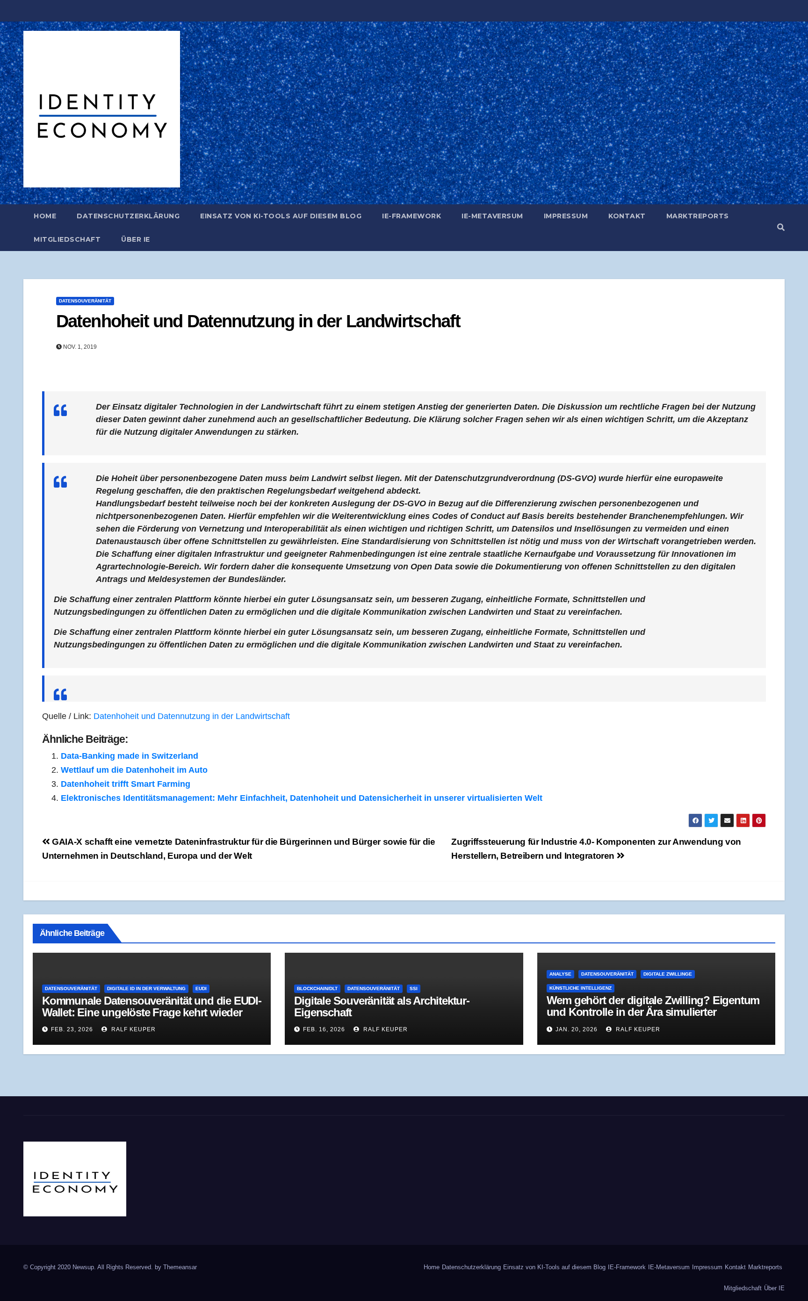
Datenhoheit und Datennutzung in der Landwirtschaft (258, 321)
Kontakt (627, 216)
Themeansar (180, 1267)
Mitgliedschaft (67, 239)
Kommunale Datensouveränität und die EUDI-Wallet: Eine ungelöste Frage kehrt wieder (151, 1006)
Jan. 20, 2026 (577, 1029)
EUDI (201, 988)
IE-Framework (411, 216)
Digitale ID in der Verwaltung (146, 988)
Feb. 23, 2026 (72, 1029)
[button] (781, 227)
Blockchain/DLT (317, 988)
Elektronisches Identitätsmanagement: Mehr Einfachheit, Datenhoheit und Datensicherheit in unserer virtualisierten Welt (301, 798)
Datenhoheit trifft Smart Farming (125, 784)
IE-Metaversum (492, 216)
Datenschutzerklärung (128, 216)
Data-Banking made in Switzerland (129, 756)
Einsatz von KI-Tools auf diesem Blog (280, 216)
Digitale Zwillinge (667, 974)
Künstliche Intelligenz (580, 988)
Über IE (135, 239)
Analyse (560, 974)
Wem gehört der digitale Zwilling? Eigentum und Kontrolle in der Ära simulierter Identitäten (653, 1012)
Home (45, 216)
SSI (414, 988)
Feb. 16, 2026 (324, 1029)
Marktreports (697, 216)
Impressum (566, 216)
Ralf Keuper (132, 1029)
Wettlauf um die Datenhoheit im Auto (134, 770)
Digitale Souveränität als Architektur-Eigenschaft (381, 1006)
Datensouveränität (85, 300)
